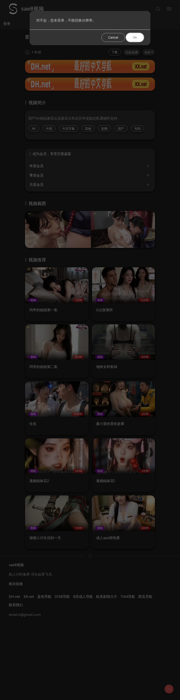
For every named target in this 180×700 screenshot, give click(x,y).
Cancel (113, 37)
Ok (135, 37)
